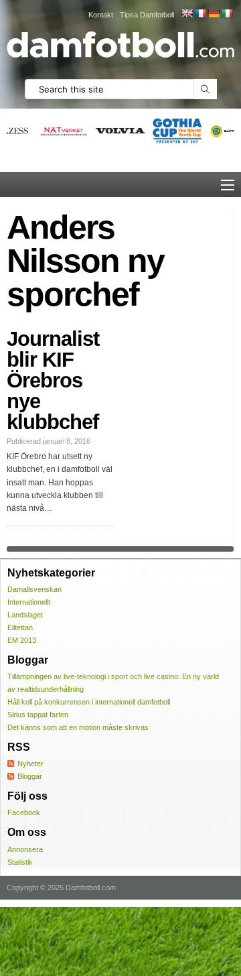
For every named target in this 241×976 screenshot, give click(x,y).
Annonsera (25, 849)
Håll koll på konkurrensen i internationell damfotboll (88, 702)
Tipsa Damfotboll (147, 15)
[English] (187, 13)
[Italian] (227, 13)
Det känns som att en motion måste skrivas (78, 727)
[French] (200, 13)
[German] (214, 13)
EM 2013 (21, 640)
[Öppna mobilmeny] (227, 185)
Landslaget (25, 615)
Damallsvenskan (34, 589)
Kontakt (100, 15)
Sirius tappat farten (37, 715)
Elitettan (20, 627)
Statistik (20, 862)
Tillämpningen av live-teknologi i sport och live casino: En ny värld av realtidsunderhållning (113, 682)
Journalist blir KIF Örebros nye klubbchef (53, 380)
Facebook (23, 812)
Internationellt (28, 602)
